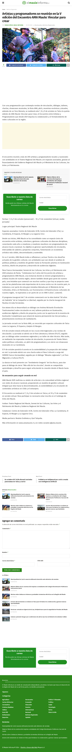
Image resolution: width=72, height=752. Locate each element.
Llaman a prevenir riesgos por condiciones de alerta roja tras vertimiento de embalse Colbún (39, 617)
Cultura (4, 710)
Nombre (5, 552)
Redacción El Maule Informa (14, 25)
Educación (28, 705)
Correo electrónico (8, 561)
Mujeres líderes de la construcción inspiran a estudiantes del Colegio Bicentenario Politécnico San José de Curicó (57, 180)
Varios (50, 710)
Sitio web (40, 561)
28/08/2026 (17, 183)
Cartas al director (7, 702)
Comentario (6, 528)
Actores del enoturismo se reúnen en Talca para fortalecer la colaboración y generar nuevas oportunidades (57, 507)
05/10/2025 (29, 25)
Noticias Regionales (12, 9)
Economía (28, 702)
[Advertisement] (36, 82)
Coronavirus (6, 705)
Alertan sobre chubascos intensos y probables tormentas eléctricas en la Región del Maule (22, 507)
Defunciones (6, 715)
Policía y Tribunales (54, 699)
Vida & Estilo (52, 712)
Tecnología (51, 707)
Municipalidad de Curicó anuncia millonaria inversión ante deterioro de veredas (23, 179)
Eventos (27, 707)
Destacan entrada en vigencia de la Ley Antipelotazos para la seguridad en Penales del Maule (39, 609)
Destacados (38, 25)
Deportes (5, 717)
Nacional (28, 712)
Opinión (27, 717)
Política (50, 702)
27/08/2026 (14, 511)
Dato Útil (5, 712)
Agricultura (5, 699)
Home (3, 9)
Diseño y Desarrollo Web (29, 747)
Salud (50, 705)
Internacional (29, 710)
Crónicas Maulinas (8, 707)
